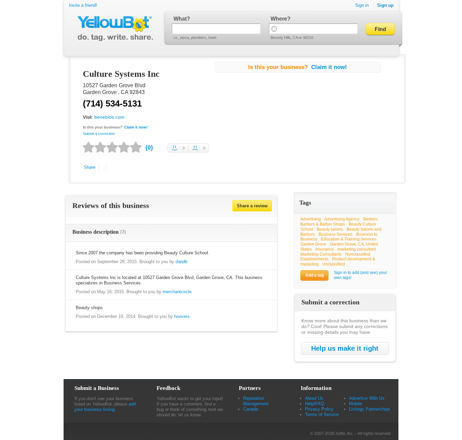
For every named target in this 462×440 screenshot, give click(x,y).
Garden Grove (313, 244)
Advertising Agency (342, 219)
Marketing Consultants (321, 254)
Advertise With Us (367, 398)
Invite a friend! (83, 5)
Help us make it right (344, 348)
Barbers (370, 219)
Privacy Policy (319, 409)
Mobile (355, 403)
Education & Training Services (348, 239)
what (180, 19)
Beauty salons (330, 229)
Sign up (385, 5)
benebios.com (109, 117)
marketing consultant (357, 249)
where (279, 19)
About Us (314, 398)
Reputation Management (256, 401)
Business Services (335, 234)
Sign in (362, 5)
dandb (181, 261)
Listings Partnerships (369, 409)
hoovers (182, 316)
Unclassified (333, 264)
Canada (250, 409)
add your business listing (105, 406)
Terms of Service (322, 414)
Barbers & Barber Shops (322, 224)
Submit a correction (99, 134)
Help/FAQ (314, 403)
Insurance (325, 249)
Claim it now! (136, 127)
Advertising (310, 219)
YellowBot (113, 29)
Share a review (252, 205)
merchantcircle (177, 291)
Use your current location (274, 28)
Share (89, 167)
